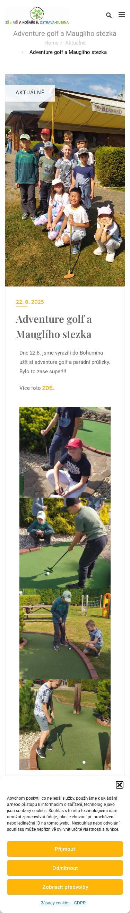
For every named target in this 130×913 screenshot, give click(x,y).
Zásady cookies (55, 903)
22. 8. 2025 (30, 302)
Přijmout (65, 849)
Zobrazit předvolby (65, 887)
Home (51, 43)
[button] (119, 784)
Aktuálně (75, 43)
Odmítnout (65, 868)
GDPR (80, 903)
